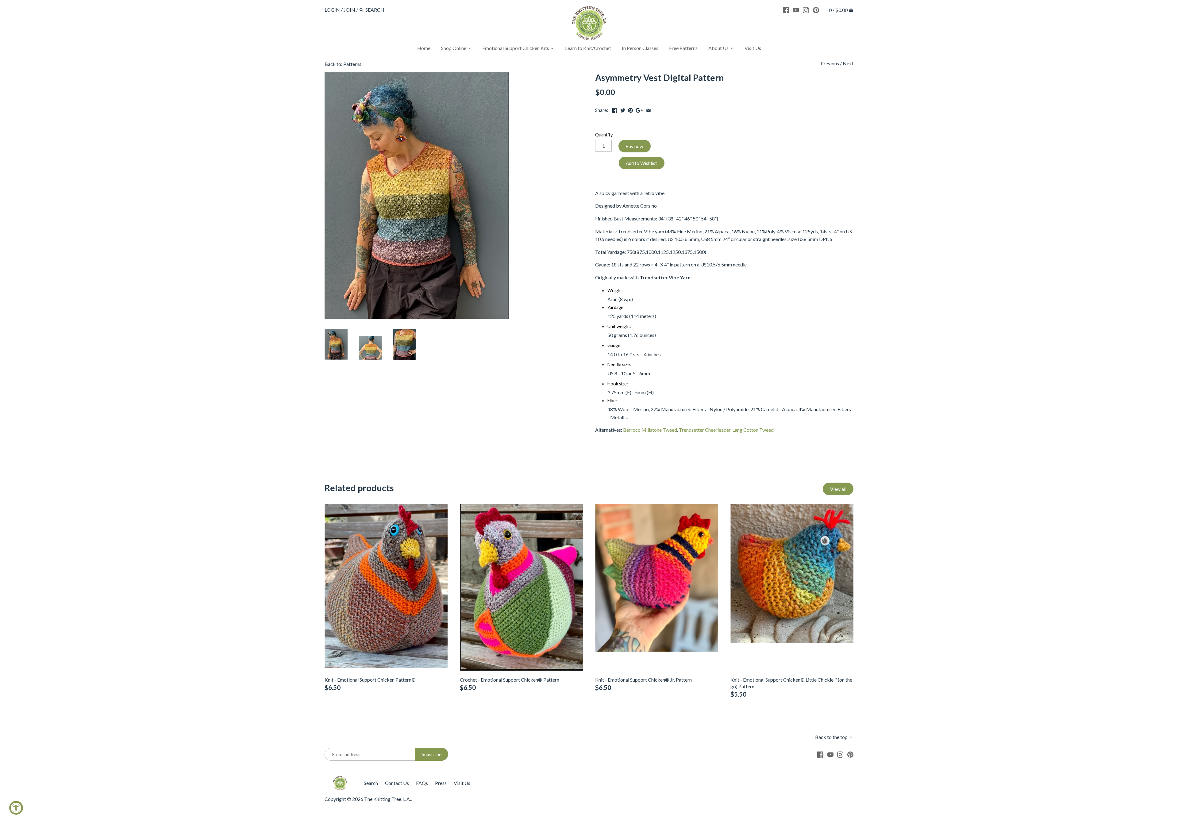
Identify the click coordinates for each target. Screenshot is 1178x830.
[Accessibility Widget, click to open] (16, 808)
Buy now (634, 146)
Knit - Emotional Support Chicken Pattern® (370, 680)
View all (838, 489)
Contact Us (397, 783)
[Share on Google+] (639, 109)
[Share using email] (648, 109)
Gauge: (614, 345)
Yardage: (616, 307)
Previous (830, 63)
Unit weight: (619, 326)
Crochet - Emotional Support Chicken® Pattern (509, 680)
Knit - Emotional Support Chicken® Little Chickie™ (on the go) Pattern (791, 683)
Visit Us (462, 783)
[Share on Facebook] (614, 109)
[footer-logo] (340, 779)
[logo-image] (589, 24)
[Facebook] (786, 9)
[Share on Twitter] (622, 109)
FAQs (422, 783)
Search (371, 783)
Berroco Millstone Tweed (650, 430)
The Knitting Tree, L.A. (387, 799)
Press (441, 783)
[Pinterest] (816, 9)
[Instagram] (806, 9)
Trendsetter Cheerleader (704, 430)
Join (349, 10)
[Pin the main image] (630, 109)
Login (332, 10)
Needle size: (619, 364)
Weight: (615, 290)
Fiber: (613, 400)
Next (848, 63)
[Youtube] (796, 9)
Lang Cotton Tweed (753, 430)
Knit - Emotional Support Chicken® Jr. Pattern (643, 680)
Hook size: (617, 383)
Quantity (604, 134)
